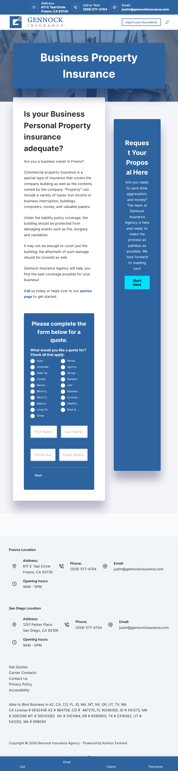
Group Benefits (75, 373)
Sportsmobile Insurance (75, 367)
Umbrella (42, 367)
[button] (137, 282)
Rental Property (45, 385)
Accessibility (19, 690)
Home (71, 361)
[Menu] (167, 22)
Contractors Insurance (75, 397)
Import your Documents (141, 22)
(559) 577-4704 (95, 9)
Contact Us (18, 678)
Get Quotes (18, 667)
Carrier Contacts (22, 672)
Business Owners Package (75, 391)
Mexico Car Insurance (45, 403)
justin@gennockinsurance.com (145, 9)
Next (38, 475)
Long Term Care (45, 409)
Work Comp (44, 397)
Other (40, 415)
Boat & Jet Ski (75, 409)
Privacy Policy (20, 684)
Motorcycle (44, 391)
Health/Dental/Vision (75, 403)
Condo (41, 379)
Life (69, 385)
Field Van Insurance (45, 373)
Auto (40, 361)
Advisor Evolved (114, 743)
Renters (72, 379)
